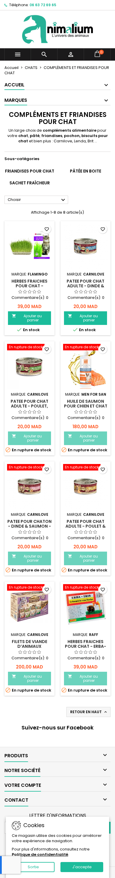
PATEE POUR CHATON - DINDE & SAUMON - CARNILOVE (29, 526)
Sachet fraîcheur (29, 183)
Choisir (37, 200)
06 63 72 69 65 (42, 4)
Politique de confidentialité (40, 854)
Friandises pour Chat (29, 171)
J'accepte (82, 867)
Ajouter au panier (27, 318)
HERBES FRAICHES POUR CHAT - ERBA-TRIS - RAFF (85, 646)
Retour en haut (89, 712)
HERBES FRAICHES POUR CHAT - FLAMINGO (29, 286)
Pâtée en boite (85, 171)
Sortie (33, 867)
